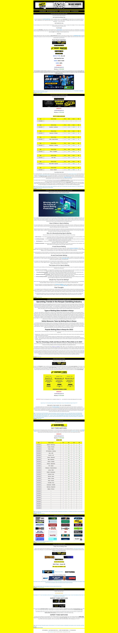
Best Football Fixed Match (68, 582)
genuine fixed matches (73, 173)
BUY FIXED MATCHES (59, 420)
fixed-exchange (40, 627)
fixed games (46, 90)
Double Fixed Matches (73, 581)
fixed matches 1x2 (52, 625)
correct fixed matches (60, 413)
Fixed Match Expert (50, 402)
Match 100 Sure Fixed (57, 586)
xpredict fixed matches (40, 417)
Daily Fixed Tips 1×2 (50, 581)
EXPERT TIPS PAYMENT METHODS (64, 11)
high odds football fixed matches (66, 90)
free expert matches (71, 186)
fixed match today (71, 413)
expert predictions (53, 186)
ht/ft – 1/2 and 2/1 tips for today (53, 415)
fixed (77, 548)
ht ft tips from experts (60, 625)
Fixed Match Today (81, 581)
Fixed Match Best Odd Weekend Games (59, 94)
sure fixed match (50, 187)
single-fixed (39, 418)
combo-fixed (39, 297)
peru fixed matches (72, 415)
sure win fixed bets (76, 608)
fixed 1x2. (66, 413)
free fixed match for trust (48, 414)
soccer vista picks (77, 625)
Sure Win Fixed (66, 581)
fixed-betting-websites (41, 542)
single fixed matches (79, 415)
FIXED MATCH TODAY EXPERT (59, 358)
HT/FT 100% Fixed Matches (50, 582)
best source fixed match (39, 90)
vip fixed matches (65, 416)
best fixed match (38, 511)
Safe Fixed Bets (43, 581)
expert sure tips (38, 625)
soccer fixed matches (37, 416)
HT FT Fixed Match (75, 90)
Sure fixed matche (44, 91)
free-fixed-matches (40, 587)
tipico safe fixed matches (57, 416)
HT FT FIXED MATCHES (74, 11)
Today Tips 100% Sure (37, 512)
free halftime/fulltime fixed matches (70, 414)
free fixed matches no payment (58, 414)
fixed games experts (45, 625)
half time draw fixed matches (42, 415)
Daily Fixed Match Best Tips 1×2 (52, 11)
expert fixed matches (46, 186)
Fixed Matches (62, 596)
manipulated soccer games (69, 625)
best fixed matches (38, 186)
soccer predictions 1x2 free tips (47, 416)
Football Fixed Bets (54, 511)
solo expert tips (44, 187)
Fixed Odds (47, 541)
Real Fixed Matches (59, 582)
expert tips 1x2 (60, 186)
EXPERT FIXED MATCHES (59, 589)
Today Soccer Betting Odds (59, 544)
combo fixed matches (52, 413)
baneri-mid (39, 356)
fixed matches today (39, 414)
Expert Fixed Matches (50, 631)
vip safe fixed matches (73, 416)
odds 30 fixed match (37, 187)
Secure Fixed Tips (81, 511)
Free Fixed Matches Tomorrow (48, 586)
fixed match (51, 90)
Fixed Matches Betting (59, 515)
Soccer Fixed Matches (66, 402)
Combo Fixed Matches (59, 581)
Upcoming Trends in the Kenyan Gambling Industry (59, 299)
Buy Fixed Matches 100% (46, 511)
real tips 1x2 (38, 91)
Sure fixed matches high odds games (59, 13)
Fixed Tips (51, 541)
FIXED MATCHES (57, 90)
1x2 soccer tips (38, 413)
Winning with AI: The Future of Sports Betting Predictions (59, 190)
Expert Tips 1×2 (43, 402)
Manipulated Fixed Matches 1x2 (63, 511)
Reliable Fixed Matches (74, 511)
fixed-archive (39, 188)
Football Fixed (56, 596)
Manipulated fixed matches (63, 415)
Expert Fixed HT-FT (73, 402)
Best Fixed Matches (58, 402)
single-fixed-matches (41, 513)
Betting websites (43, 11)
